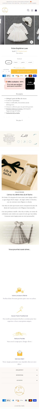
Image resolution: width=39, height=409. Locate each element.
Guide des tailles (20, 68)
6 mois (15, 62)
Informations (19, 375)
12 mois (30, 62)
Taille (19, 58)
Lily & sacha (19, 380)
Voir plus (18, 120)
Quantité (6, 69)
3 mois (8, 62)
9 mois (23, 62)
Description (19, 94)
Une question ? (19, 370)
